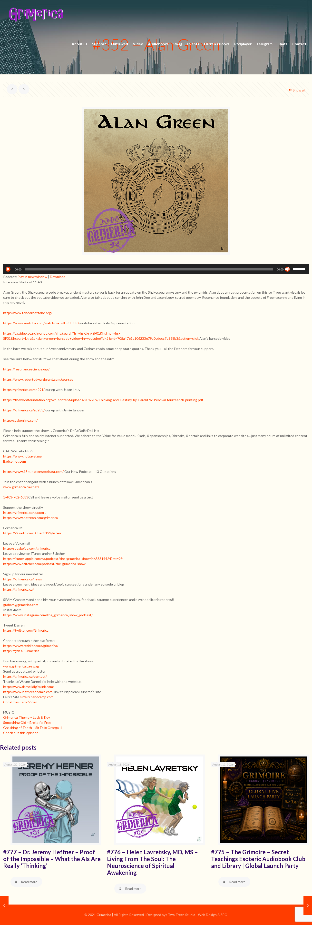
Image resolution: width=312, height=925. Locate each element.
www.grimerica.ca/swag (21, 666)
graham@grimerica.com (20, 605)
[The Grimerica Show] (35, 14)
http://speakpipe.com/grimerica (26, 548)
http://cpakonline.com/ (20, 420)
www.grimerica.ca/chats (21, 487)
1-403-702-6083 (15, 497)
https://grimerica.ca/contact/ (25, 676)
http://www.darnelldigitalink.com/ (28, 687)
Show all (299, 90)
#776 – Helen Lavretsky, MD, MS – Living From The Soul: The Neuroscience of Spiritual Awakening (152, 862)
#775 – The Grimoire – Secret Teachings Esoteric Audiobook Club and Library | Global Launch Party (258, 858)
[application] (156, 269)
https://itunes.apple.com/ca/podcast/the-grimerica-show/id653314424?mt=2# (63, 559)
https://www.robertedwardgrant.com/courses (38, 379)
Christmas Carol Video (20, 702)
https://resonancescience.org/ (26, 369)
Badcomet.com (14, 461)
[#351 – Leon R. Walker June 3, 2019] (4, 905)
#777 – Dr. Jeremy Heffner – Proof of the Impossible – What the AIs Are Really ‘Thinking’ (52, 858)
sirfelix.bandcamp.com (36, 697)
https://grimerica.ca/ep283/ (24, 410)
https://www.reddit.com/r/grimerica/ (30, 646)
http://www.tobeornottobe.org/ (27, 313)
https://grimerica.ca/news (22, 579)
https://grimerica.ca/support (24, 512)
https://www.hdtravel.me (22, 456)
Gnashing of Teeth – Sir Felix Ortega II (32, 728)
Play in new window (32, 277)
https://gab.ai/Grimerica (21, 651)
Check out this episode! (21, 733)
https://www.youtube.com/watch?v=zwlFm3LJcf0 (40, 323)
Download (57, 277)
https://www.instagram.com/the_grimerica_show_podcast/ (48, 615)
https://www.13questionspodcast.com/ (33, 471)
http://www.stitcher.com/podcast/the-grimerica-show (44, 564)
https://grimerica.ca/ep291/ (24, 390)
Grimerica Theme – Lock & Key (26, 717)
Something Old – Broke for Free (27, 722)
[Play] (8, 269)
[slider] (299, 268)
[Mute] (287, 269)
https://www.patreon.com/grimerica (30, 518)
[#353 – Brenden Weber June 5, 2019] (307, 905)
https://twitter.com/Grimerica (26, 630)
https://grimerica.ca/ (18, 589)
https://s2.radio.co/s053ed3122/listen (32, 533)
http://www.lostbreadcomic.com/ (28, 692)
